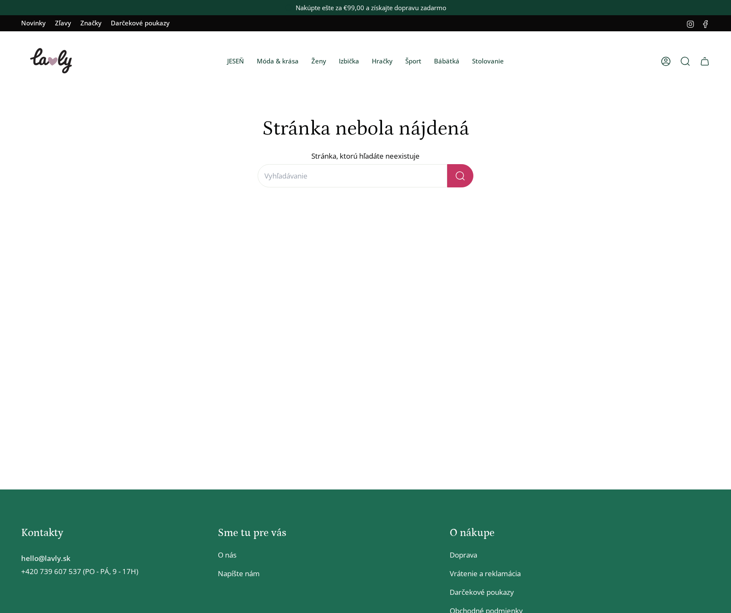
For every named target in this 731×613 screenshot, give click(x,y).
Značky (91, 23)
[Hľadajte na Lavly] (460, 175)
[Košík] (705, 61)
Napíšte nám (239, 573)
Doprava (463, 555)
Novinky (33, 23)
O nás (227, 555)
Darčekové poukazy (140, 23)
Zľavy (63, 23)
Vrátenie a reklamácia (485, 573)
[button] (235, 61)
